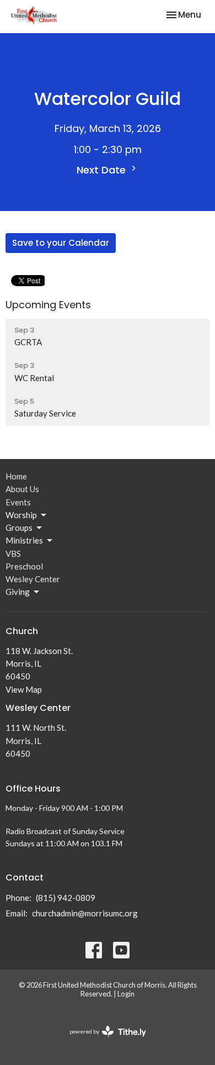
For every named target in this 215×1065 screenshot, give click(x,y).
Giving (18, 592)
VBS (13, 553)
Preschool (24, 566)
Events (18, 502)
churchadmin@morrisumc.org (85, 913)
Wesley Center (33, 579)
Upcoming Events (48, 305)
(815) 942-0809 (65, 898)
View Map (24, 689)
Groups (19, 527)
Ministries (24, 540)
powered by (102, 1041)
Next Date (102, 170)
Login (126, 993)
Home (16, 476)
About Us (22, 489)
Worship (21, 515)
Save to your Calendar (60, 243)
